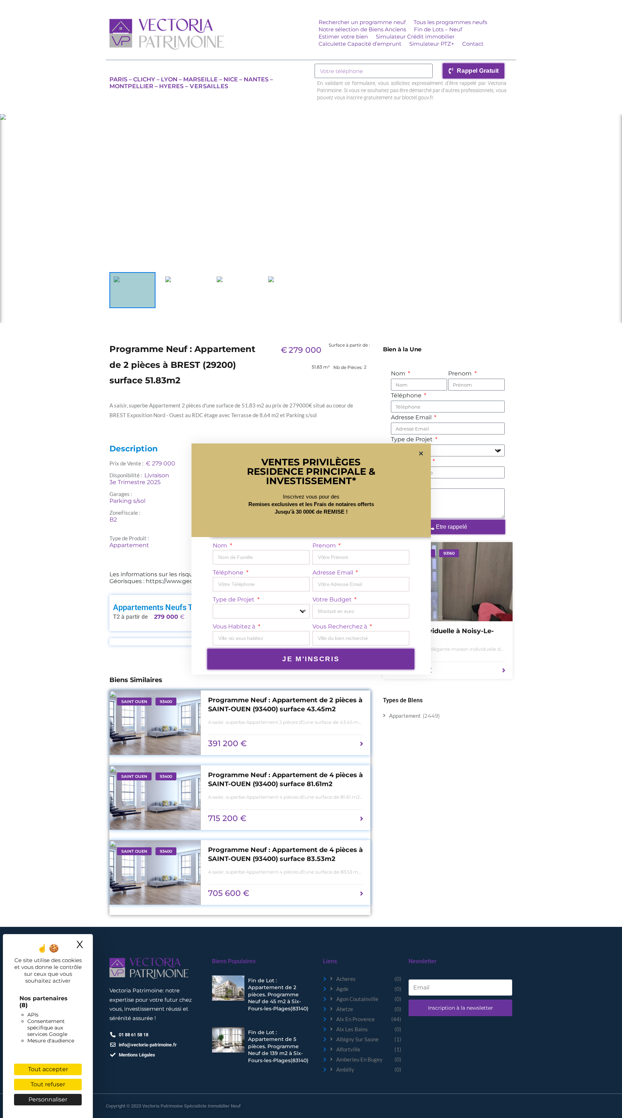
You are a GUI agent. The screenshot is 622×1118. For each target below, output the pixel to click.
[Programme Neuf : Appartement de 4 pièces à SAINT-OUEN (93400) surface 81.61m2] (155, 797)
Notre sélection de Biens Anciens (362, 29)
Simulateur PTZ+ (431, 43)
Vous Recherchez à (340, 626)
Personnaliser (47, 1099)
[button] (421, 453)
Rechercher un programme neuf (362, 22)
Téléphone (407, 395)
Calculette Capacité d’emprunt (360, 43)
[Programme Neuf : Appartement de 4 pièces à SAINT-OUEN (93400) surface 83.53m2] (155, 872)
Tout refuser (48, 1084)
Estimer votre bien (343, 36)
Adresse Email (412, 417)
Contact (472, 43)
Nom (399, 373)
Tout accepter (48, 1069)
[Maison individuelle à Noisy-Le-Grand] (448, 581)
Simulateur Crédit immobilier (415, 36)
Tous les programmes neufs (450, 22)
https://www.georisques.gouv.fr (190, 581)
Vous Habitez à (235, 626)
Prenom (460, 373)
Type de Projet (412, 439)
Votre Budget (332, 599)
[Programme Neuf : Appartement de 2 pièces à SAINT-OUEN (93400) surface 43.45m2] (155, 722)
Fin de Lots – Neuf (438, 29)
